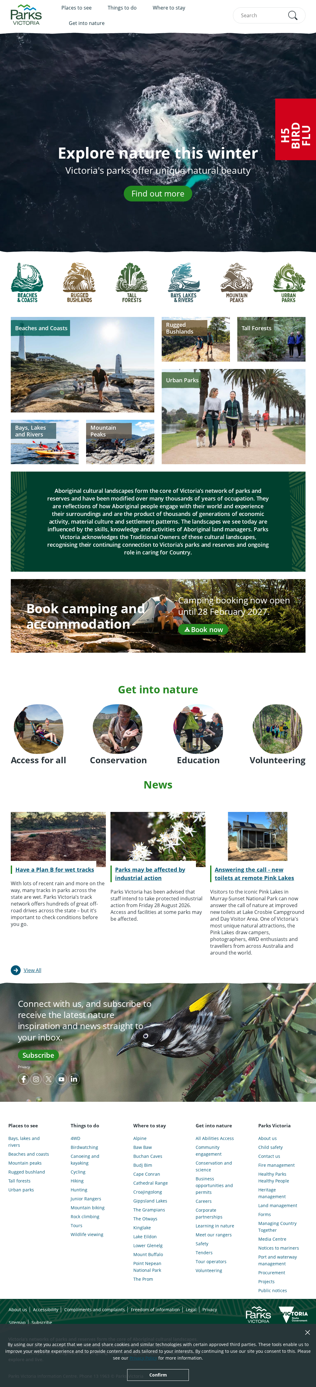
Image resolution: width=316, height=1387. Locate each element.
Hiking (77, 1181)
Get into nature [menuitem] (87, 23)
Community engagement (209, 1150)
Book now (207, 629)
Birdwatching (84, 1147)
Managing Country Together (277, 1226)
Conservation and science (214, 1166)
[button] (292, 15)
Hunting (79, 1190)
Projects (266, 1281)
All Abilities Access (215, 1138)
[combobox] (269, 15)
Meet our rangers (214, 1235)
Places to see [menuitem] (76, 7)
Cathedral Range (150, 1183)
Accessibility (45, 1309)
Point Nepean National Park (147, 1266)
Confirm (158, 1375)
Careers (204, 1201)
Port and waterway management (277, 1260)
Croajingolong (147, 1192)
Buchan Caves (147, 1156)
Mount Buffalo (148, 1254)
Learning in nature (215, 1226)
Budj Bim (142, 1165)
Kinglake (142, 1228)
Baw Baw (142, 1147)
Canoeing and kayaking (85, 1159)
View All (32, 970)
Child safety (270, 1147)
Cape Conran (146, 1174)
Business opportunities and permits (214, 1185)
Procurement (271, 1272)
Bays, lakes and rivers (24, 1141)
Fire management (276, 1165)
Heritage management (272, 1193)
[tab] (27, 287)
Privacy (24, 1066)
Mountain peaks (25, 1163)
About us (267, 1138)
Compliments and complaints (94, 1309)
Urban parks (21, 1190)
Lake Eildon (145, 1236)
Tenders (204, 1252)
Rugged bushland (26, 1172)
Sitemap (17, 1322)
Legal (191, 1309)
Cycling (78, 1172)
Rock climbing (85, 1216)
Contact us (269, 1156)
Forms (264, 1214)
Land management (277, 1205)
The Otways (145, 1219)
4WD (75, 1138)
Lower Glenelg (148, 1245)
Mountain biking (88, 1208)
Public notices (272, 1290)
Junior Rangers (86, 1199)
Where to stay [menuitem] (169, 7)
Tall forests (19, 1181)
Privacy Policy (143, 1358)
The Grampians (149, 1210)
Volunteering (209, 1270)
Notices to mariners (278, 1248)
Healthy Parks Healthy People (273, 1177)
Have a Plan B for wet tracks (54, 869)
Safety (202, 1244)
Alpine (140, 1138)
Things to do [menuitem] (122, 7)
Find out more (158, 193)
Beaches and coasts (28, 1154)
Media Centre (272, 1239)
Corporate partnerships (209, 1213)
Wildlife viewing (87, 1234)
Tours (76, 1225)
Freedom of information (155, 1309)
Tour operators (211, 1261)
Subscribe (38, 1055)
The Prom (143, 1279)
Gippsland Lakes (150, 1201)
